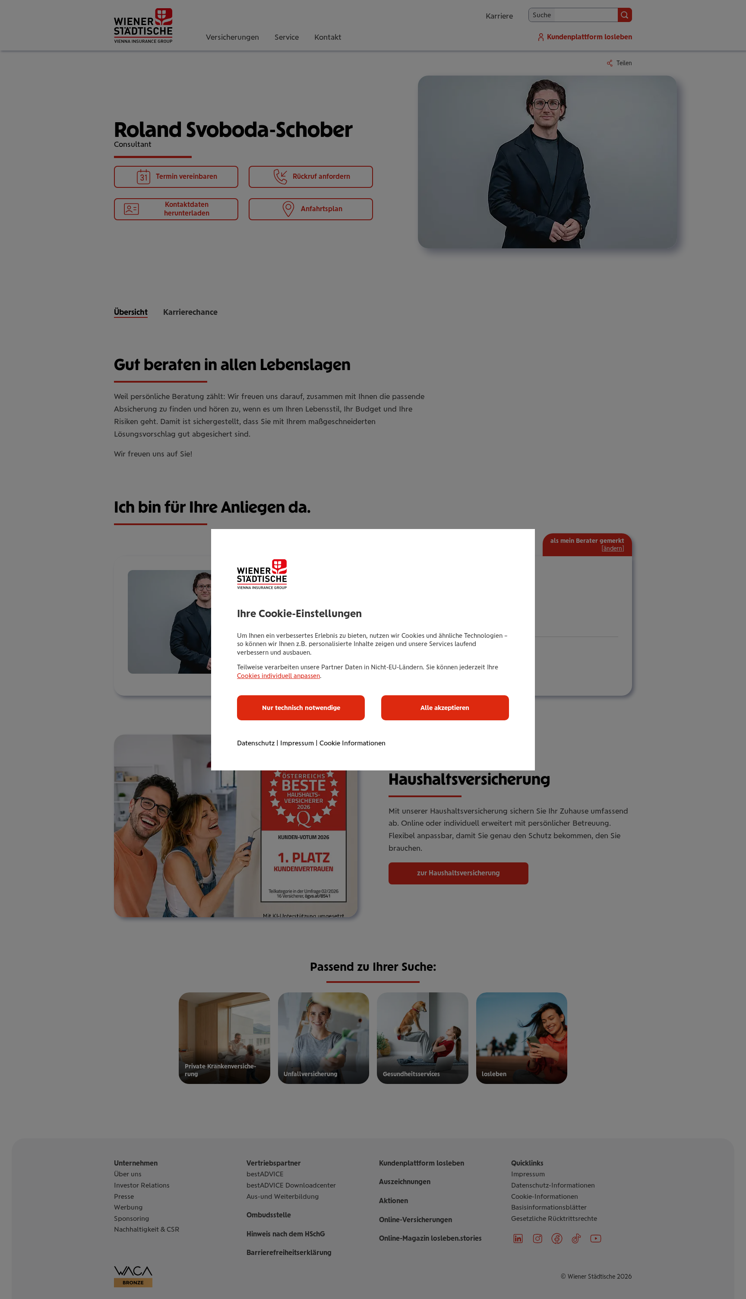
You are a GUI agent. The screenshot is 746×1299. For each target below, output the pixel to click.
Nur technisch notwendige (301, 708)
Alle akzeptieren (444, 708)
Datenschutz (256, 743)
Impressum (297, 743)
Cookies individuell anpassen (278, 676)
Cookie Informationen (352, 743)
